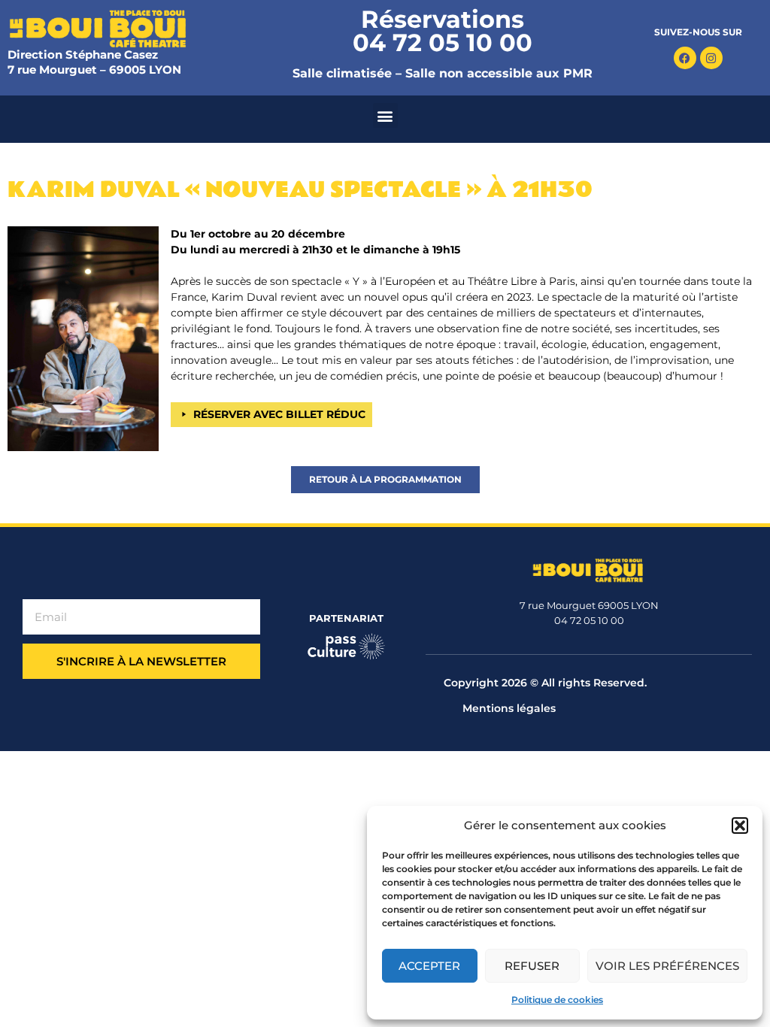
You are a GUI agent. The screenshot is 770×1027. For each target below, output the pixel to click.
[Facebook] (685, 58)
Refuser (532, 966)
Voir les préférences (667, 966)
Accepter (429, 966)
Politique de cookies (557, 999)
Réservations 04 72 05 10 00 (442, 31)
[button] (739, 825)
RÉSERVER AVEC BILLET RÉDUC (279, 414)
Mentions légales (509, 708)
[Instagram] (711, 58)
